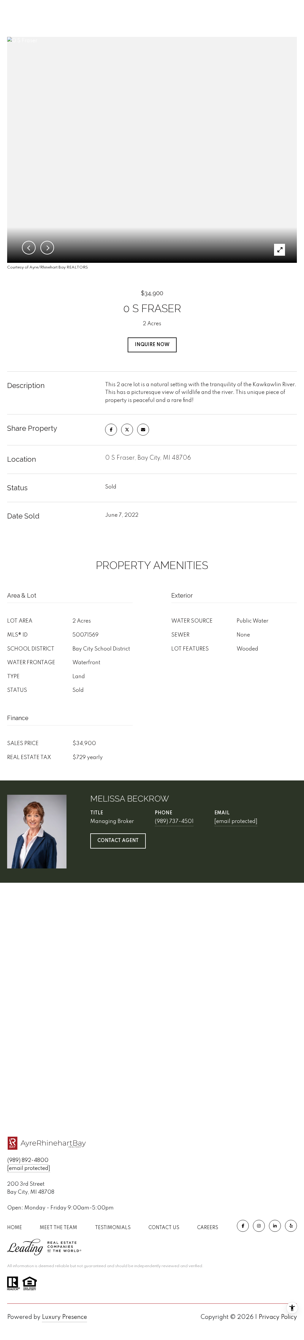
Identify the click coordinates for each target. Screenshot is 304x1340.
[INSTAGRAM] (259, 1226)
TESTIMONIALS (113, 1228)
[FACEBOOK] (243, 1226)
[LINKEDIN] (275, 1226)
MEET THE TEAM (58, 1228)
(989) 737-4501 (174, 821)
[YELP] (291, 1226)
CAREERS (207, 1228)
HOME (14, 1228)
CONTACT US (163, 1228)
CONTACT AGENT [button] (118, 840)
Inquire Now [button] (152, 345)
